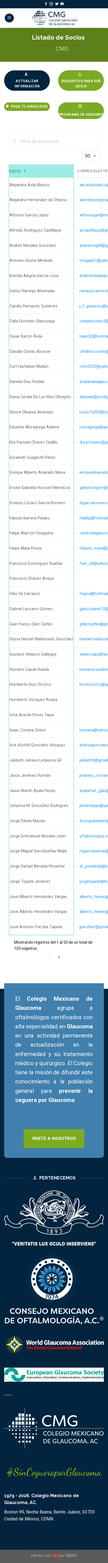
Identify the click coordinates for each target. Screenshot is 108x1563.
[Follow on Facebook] (46, 4)
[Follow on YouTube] (62, 4)
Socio (15, 171)
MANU (71, 1555)
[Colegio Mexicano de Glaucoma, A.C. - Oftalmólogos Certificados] (54, 18)
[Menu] (9, 18)
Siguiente (59, 957)
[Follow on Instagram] (51, 4)
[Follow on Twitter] (56, 4)
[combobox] (91, 156)
